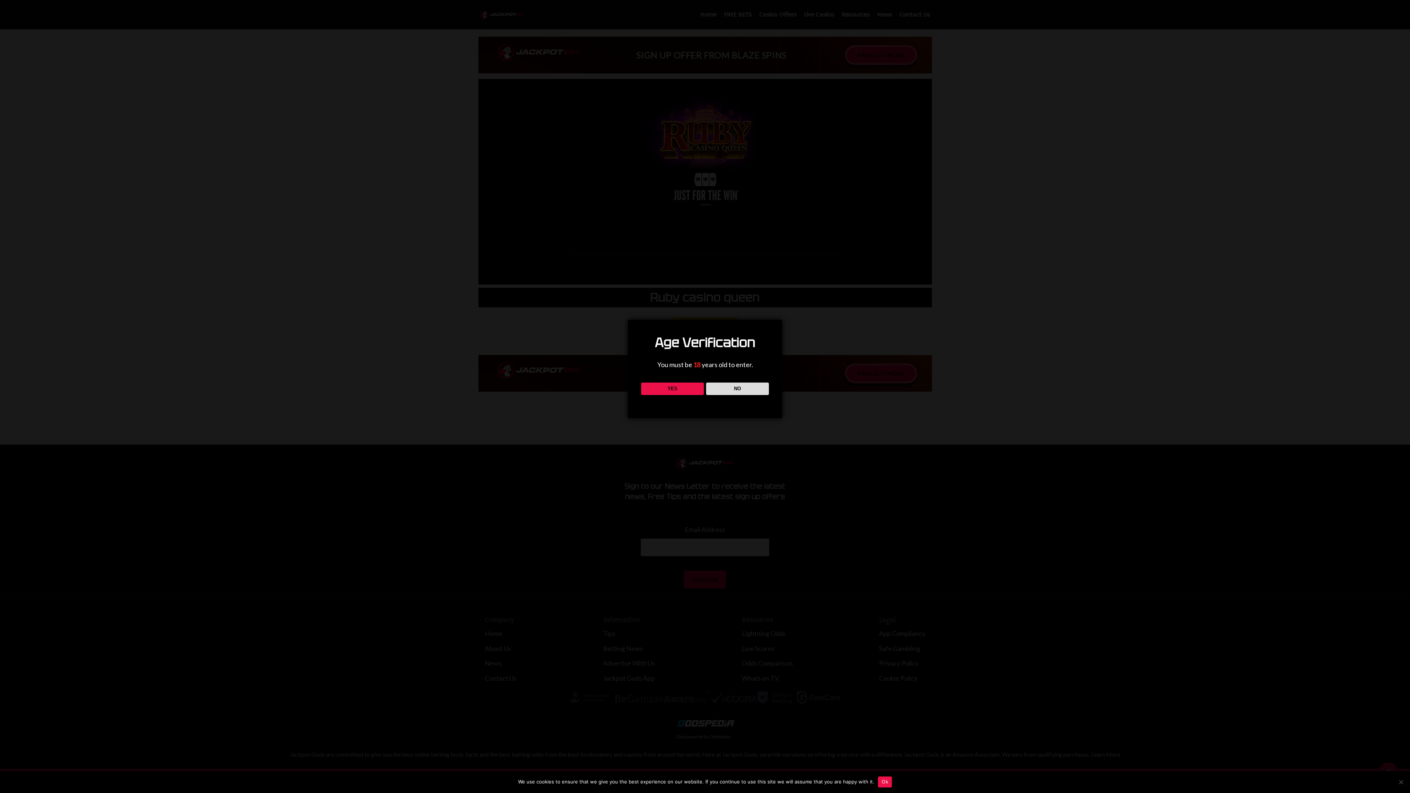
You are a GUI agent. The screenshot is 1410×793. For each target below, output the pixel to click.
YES (672, 388)
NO (737, 388)
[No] (1400, 782)
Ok (885, 782)
